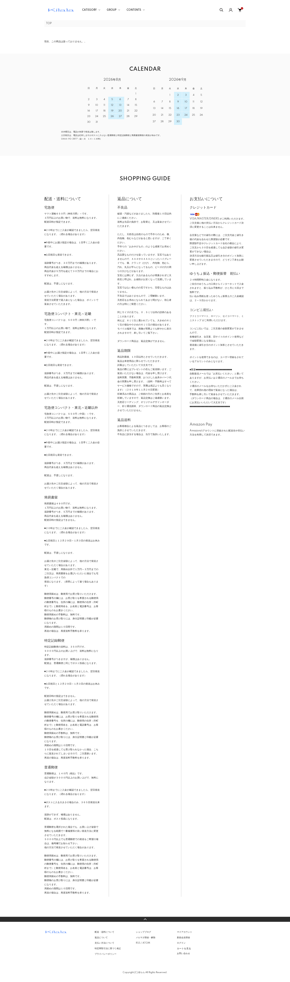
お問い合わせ (183, 953)
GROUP (111, 10)
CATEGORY (89, 10)
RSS (138, 943)
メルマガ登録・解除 (145, 937)
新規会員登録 (183, 937)
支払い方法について (104, 943)
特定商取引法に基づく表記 (108, 948)
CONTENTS (134, 10)
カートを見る (184, 948)
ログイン (181, 943)
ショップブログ (143, 932)
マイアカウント (184, 932)
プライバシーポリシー (105, 954)
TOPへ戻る (145, 919)
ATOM (146, 943)
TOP (49, 23)
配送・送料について (104, 932)
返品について (101, 937)
